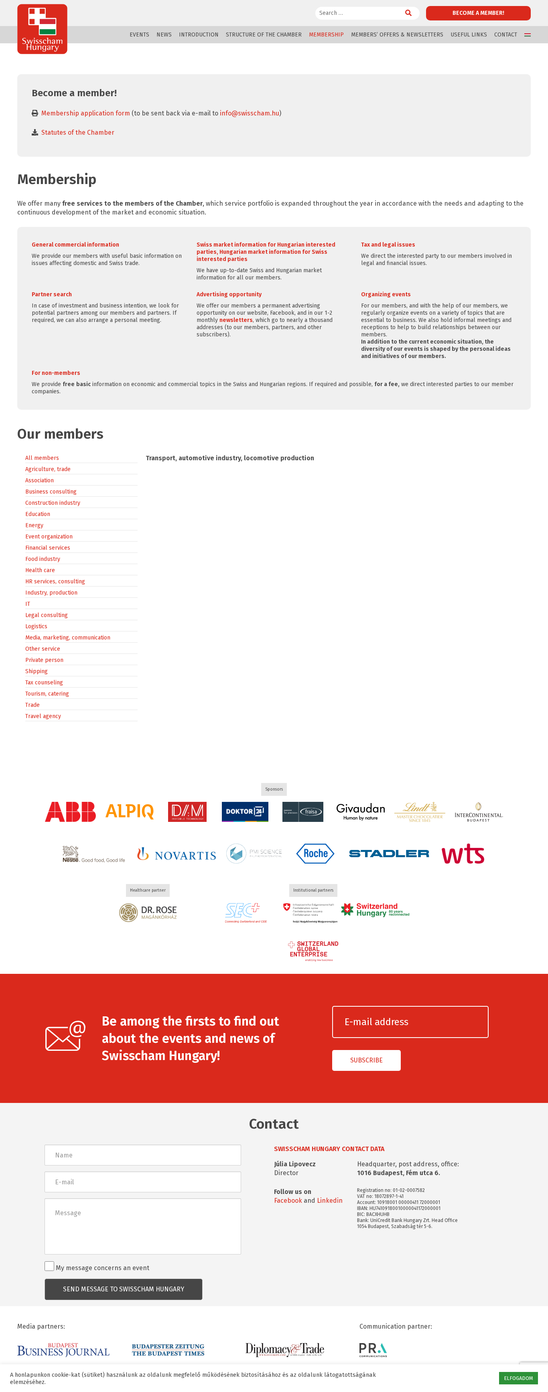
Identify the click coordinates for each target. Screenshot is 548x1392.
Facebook (288, 1200)
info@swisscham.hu (249, 113)
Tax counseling (44, 682)
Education (37, 514)
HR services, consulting (55, 581)
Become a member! (478, 13)
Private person (44, 660)
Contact (505, 34)
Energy (34, 525)
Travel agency (43, 716)
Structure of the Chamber (264, 34)
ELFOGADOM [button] (518, 1378)
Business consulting (51, 491)
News (164, 34)
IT (27, 604)
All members (42, 458)
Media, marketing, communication (67, 637)
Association (39, 480)
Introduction (199, 34)
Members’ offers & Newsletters (397, 34)
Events (139, 34)
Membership (326, 34)
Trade (32, 705)
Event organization (49, 536)
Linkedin (330, 1200)
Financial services (47, 547)
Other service (42, 648)
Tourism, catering (47, 693)
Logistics (36, 626)
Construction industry (52, 503)
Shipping (36, 671)
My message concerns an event (101, 1268)
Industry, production (51, 592)
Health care (40, 570)
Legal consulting (46, 615)
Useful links (469, 34)
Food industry (42, 559)
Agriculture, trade (48, 469)
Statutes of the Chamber (77, 132)
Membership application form (85, 113)
